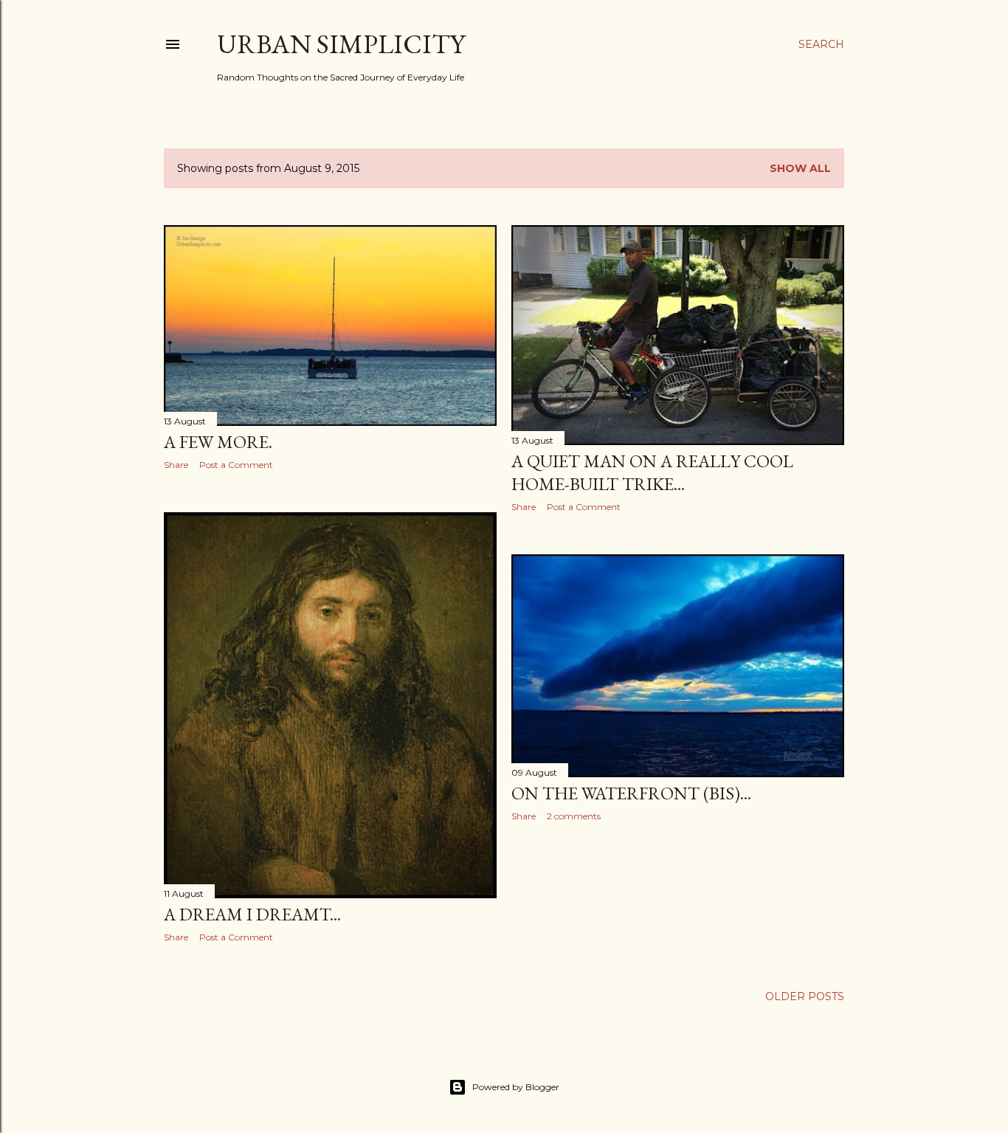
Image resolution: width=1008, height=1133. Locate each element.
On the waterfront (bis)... (631, 793)
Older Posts (804, 996)
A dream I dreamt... (252, 914)
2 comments (574, 816)
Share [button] (176, 464)
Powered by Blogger (515, 1086)
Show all (800, 168)
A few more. (218, 441)
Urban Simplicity (341, 44)
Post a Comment (236, 464)
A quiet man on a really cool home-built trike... (652, 472)
